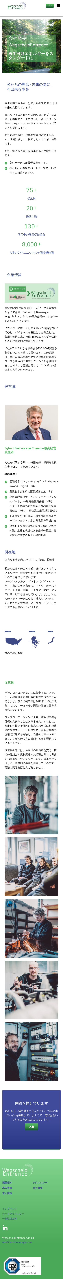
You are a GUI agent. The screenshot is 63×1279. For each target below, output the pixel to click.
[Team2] (31, 1051)
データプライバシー (13, 1213)
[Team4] (31, 928)
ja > (49, 5)
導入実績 (7, 1187)
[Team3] (31, 990)
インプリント (9, 1208)
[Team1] (31, 805)
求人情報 (7, 1193)
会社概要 (38, 1187)
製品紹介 (7, 1182)
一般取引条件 (9, 1218)
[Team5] (31, 866)
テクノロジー (40, 1182)
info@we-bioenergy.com (17, 1242)
